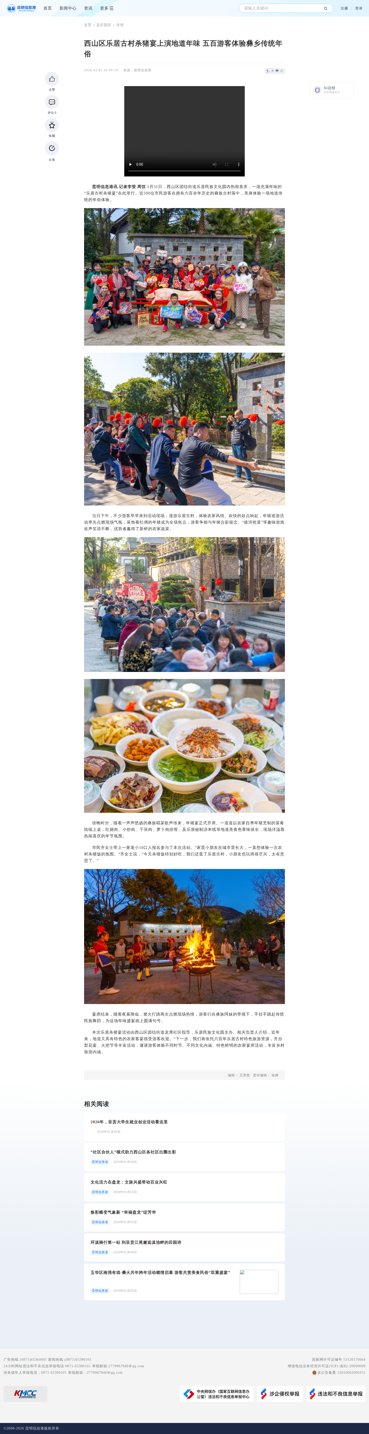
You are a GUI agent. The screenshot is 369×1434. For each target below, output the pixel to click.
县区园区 (103, 25)
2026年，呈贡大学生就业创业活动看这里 (129, 1122)
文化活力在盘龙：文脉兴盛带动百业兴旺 (129, 1182)
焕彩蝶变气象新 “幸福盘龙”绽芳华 (123, 1212)
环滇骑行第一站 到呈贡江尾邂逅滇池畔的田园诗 (136, 1242)
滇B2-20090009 (352, 1366)
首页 (47, 8)
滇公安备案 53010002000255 (341, 1373)
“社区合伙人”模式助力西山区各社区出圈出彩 (133, 1152)
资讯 (88, 8)
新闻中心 (68, 8)
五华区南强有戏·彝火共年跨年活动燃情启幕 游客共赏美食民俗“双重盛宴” (160, 1272)
